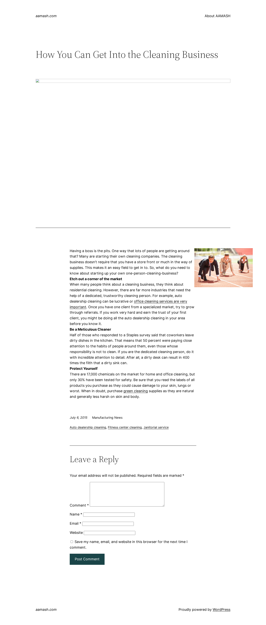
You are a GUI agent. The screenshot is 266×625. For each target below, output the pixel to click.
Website (76, 533)
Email (75, 523)
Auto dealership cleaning (88, 427)
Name (76, 514)
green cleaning (135, 391)
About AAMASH (217, 16)
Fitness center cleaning (125, 427)
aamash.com (46, 16)
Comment (79, 505)
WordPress (221, 609)
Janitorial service (156, 427)
